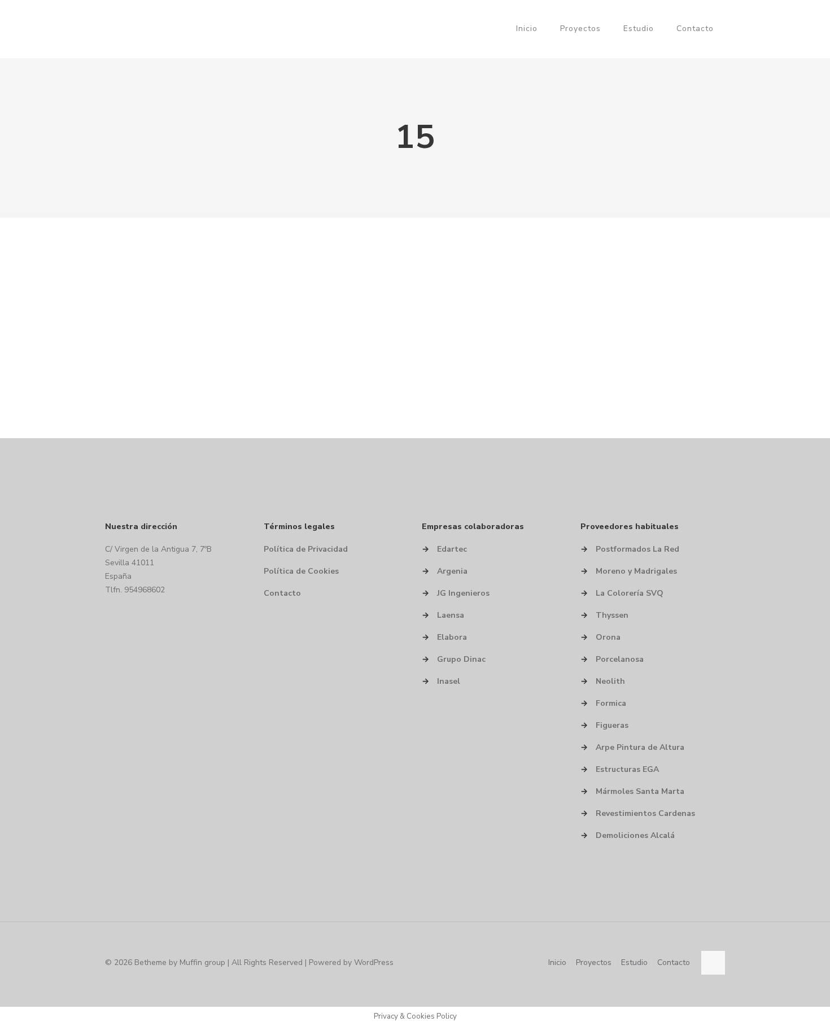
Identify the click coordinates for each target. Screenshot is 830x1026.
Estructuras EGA (627, 769)
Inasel (448, 681)
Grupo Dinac (461, 659)
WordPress (374, 962)
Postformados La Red (637, 549)
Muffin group (202, 962)
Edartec (452, 549)
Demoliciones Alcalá (635, 835)
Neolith (610, 681)
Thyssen (612, 615)
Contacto (282, 593)
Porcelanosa (620, 659)
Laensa (450, 615)
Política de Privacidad (306, 549)
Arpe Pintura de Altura (640, 747)
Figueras (612, 725)
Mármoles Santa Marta (640, 791)
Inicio (557, 962)
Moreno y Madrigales (636, 571)
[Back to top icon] (713, 963)
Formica (611, 703)
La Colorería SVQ (629, 593)
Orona (608, 637)
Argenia (452, 571)
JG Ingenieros (463, 593)
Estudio (634, 962)
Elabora (452, 637)
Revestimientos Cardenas (645, 813)
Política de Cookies (301, 571)
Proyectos (593, 962)
